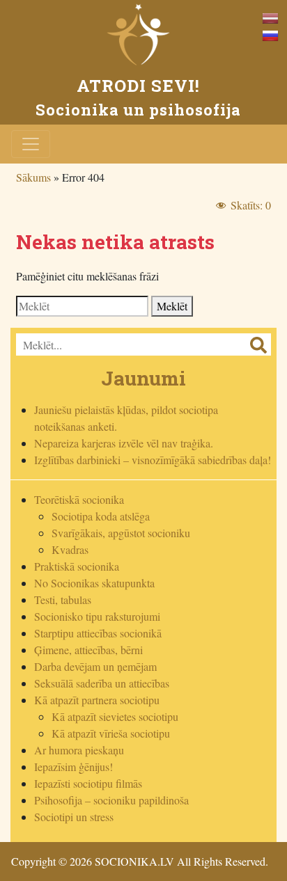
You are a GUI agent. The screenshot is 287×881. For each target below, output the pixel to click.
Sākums (33, 177)
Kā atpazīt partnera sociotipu (97, 699)
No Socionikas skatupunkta (94, 583)
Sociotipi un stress (74, 816)
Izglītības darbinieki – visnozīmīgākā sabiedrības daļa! (152, 459)
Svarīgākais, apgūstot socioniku (121, 532)
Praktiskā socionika (76, 566)
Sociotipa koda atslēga (101, 516)
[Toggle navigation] (30, 144)
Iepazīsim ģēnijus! (73, 766)
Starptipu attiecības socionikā (98, 633)
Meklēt (172, 306)
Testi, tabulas (62, 599)
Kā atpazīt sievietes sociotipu (115, 716)
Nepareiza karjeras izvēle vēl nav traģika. (123, 443)
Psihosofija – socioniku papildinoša (111, 800)
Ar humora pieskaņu (79, 750)
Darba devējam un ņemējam (95, 666)
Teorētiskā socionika (79, 499)
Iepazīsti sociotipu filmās (88, 783)
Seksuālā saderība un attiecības (101, 683)
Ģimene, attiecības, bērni (88, 649)
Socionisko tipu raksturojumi (97, 616)
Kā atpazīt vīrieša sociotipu (111, 733)
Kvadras (70, 549)
